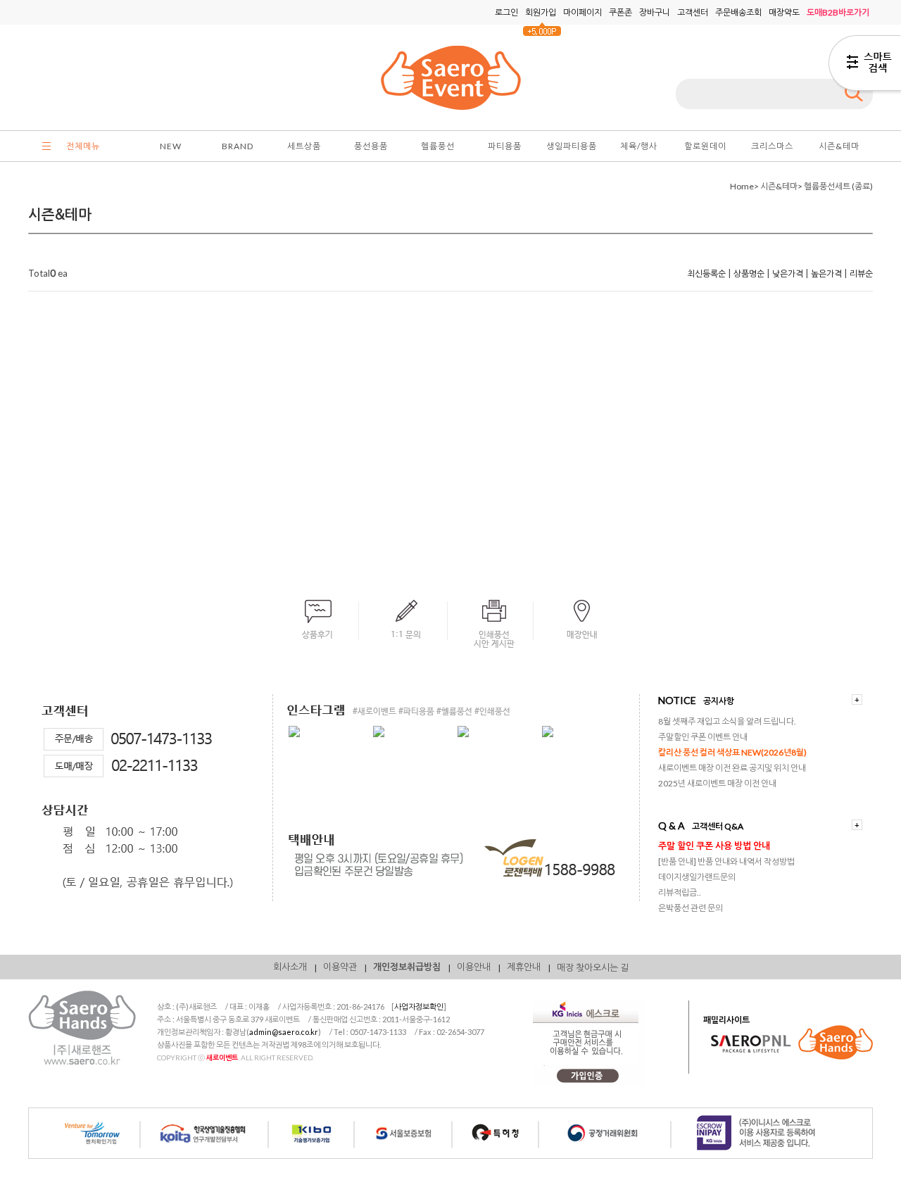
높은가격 (826, 273)
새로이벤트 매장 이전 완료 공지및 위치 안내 (732, 767)
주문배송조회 (738, 12)
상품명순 (748, 273)
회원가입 (540, 12)
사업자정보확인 (418, 1006)
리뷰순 (861, 273)
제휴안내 (524, 966)
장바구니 (654, 12)
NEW (171, 146)
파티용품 (505, 146)
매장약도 (784, 12)
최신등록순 (706, 273)
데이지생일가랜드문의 (697, 877)
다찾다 (864, 65)
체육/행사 (638, 146)
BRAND (237, 146)
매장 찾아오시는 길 (593, 967)
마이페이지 (582, 12)
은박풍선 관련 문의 (690, 908)
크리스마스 (772, 146)
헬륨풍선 (438, 146)
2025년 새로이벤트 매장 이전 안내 (717, 783)
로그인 (506, 12)
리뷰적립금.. (679, 892)
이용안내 (474, 966)
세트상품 (304, 146)
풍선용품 (371, 146)
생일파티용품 (571, 146)
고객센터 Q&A (717, 826)
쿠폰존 (620, 12)
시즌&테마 (839, 146)
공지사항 (718, 701)
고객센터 (692, 12)
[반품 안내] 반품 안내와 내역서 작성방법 (726, 861)
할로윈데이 (705, 146)
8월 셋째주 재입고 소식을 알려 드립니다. (727, 721)
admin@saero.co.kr (283, 1031)
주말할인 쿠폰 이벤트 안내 (703, 737)
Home (742, 186)
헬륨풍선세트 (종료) (838, 186)
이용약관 (340, 966)
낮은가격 (787, 273)
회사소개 (290, 966)
